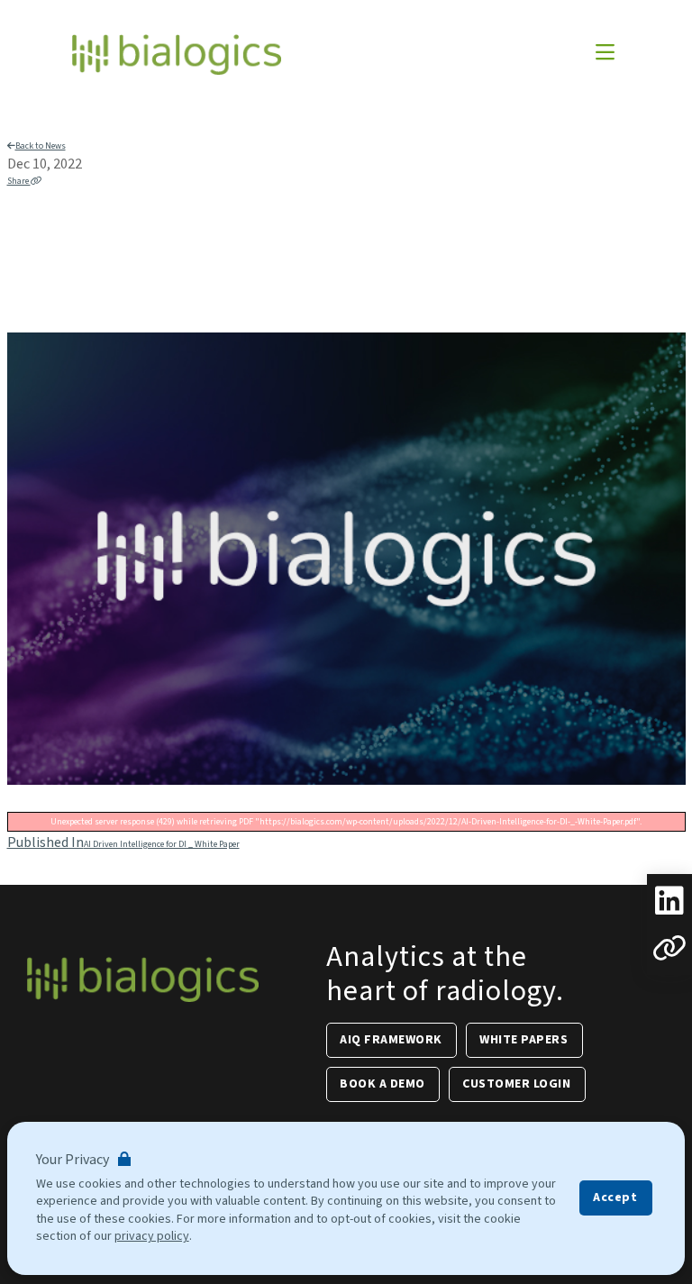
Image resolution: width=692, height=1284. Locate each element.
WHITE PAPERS (523, 1040)
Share (19, 181)
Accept (615, 1197)
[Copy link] (669, 948)
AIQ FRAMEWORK (391, 1040)
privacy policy (151, 1236)
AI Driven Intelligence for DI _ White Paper (123, 844)
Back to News (40, 146)
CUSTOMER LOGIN (516, 1084)
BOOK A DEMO (382, 1084)
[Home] (176, 54)
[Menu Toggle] (605, 54)
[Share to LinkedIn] (669, 901)
